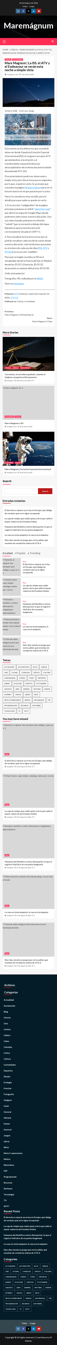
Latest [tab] (9, 553)
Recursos (24, 705)
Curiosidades (17, 59)
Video (25, 6)
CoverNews (40, 1337)
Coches (15, 672)
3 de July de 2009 (27, 74)
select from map (42, 209)
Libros (27, 694)
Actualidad (9, 417)
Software (36, 705)
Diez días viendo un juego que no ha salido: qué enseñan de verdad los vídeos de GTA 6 (26, 541)
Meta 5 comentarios (12, 700)
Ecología (18, 683)
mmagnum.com (12, 74)
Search (7, 481)
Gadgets (8, 689)
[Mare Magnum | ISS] (28, 403)
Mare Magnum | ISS (14, 423)
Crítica (37, 672)
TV (19, 711)
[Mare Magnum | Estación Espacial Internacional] (28, 449)
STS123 (9, 251)
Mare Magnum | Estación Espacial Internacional (28, 469)
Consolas (25, 672)
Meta (36, 694)
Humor (47, 689)
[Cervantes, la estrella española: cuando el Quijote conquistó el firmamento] (28, 354)
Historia (37, 689)
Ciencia (8, 59)
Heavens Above (33, 187)
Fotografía (41, 683)
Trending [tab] (34, 553)
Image (31, 6)
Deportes (42, 678)
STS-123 (14, 298)
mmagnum (10, 380)
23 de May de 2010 (26, 472)
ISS (40, 248)
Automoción (23, 667)
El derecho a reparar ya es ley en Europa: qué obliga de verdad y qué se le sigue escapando (28, 512)
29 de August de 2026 (23, 817)
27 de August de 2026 (23, 867)
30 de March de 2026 (23, 380)
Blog (24, 561)
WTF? (26, 711)
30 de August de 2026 (23, 766)
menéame (19, 283)
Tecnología (9, 711)
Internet (8, 694)
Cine (6, 672)
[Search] (52, 41)
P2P (49, 700)
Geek (17, 689)
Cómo (31, 678)
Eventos (29, 683)
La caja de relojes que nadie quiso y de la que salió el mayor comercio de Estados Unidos (28, 520)
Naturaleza (39, 700)
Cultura (15, 368)
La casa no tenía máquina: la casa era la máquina (26, 535)
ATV (45, 248)
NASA (40, 278)
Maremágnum (28, 25)
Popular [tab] (21, 553)
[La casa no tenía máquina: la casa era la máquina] (12, 624)
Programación (10, 705)
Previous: (19, 313)
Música (27, 700)
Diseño (7, 683)
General (26, 689)
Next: (42, 320)
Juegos (18, 694)
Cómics (22, 678)
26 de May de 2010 (26, 426)
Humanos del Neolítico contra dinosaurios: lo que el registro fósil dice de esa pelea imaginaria (28, 528)
